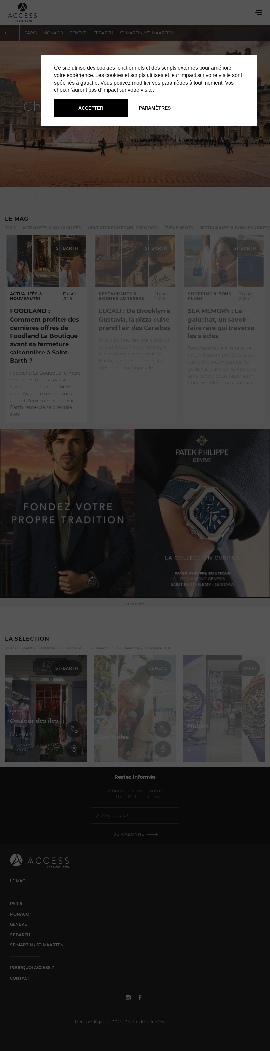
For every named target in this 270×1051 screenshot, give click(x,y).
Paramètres (155, 107)
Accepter (90, 107)
